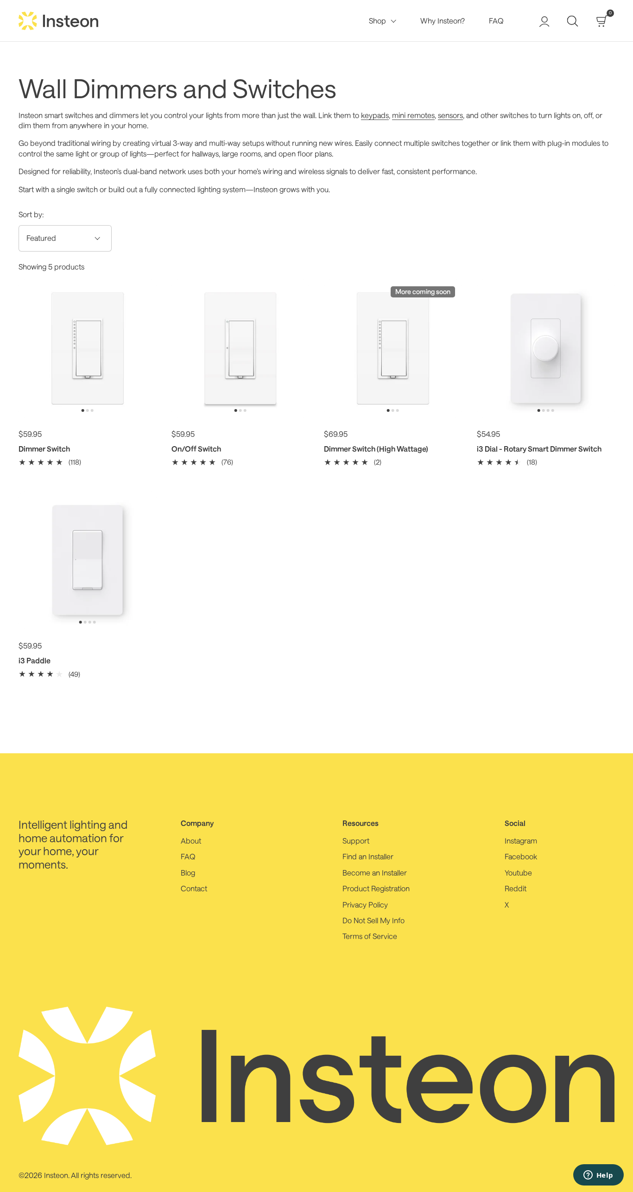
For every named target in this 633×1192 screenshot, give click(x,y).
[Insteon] (59, 21)
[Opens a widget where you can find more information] (598, 1175)
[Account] (543, 21)
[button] (572, 21)
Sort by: (31, 214)
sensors (450, 115)
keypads (375, 115)
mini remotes (413, 115)
